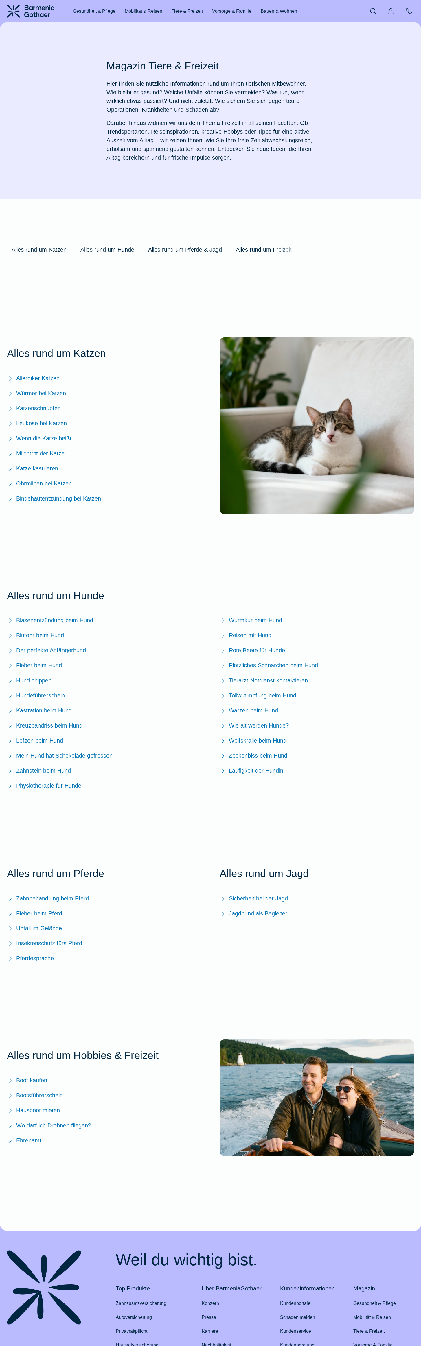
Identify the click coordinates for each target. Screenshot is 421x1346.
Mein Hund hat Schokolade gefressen (64, 755)
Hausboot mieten (38, 1110)
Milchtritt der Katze (40, 453)
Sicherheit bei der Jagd (258, 898)
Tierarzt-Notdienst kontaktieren (268, 680)
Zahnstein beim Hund (43, 770)
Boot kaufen (31, 1080)
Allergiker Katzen (38, 378)
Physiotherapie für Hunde (48, 785)
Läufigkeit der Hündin (256, 770)
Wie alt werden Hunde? (259, 725)
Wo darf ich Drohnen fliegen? (53, 1125)
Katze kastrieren (37, 468)
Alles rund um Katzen (39, 249)
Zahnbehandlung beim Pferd (52, 898)
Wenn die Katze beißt (43, 438)
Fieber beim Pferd (39, 913)
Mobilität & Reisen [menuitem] (143, 11)
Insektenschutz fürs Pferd (49, 943)
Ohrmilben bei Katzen (44, 483)
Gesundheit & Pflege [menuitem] (94, 11)
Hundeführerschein (40, 695)
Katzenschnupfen (38, 408)
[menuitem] (373, 11)
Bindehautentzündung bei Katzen (58, 498)
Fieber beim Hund (39, 665)
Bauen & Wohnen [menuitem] (279, 11)
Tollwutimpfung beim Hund (262, 695)
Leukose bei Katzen (41, 423)
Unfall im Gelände (39, 928)
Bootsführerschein (39, 1095)
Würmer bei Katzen (41, 393)
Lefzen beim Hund (39, 740)
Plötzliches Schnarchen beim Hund (273, 665)
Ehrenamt (28, 1140)
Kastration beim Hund (44, 710)
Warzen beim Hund (253, 710)
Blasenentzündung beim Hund (54, 620)
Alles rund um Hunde (107, 249)
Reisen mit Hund (250, 635)
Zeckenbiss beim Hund (258, 755)
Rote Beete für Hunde (257, 650)
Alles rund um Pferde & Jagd (185, 249)
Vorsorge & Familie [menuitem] (231, 11)
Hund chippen (34, 680)
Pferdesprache (35, 958)
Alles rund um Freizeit (264, 249)
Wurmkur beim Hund (255, 620)
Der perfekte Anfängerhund (51, 650)
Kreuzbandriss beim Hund (49, 725)
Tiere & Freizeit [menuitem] (187, 11)
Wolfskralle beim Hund (257, 740)
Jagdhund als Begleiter (258, 913)
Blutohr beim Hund (40, 635)
